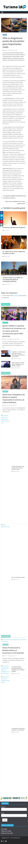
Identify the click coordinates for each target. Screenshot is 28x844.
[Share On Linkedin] (1, 218)
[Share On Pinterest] (1, 221)
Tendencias (5, 322)
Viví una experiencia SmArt (18, 577)
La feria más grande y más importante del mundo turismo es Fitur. (18, 468)
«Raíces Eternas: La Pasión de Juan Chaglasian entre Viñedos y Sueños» (18, 364)
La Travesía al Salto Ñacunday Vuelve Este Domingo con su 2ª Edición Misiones (18, 669)
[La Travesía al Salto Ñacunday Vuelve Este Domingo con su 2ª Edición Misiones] (5, 670)
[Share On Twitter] (1, 215)
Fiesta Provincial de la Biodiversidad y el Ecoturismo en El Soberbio (13, 650)
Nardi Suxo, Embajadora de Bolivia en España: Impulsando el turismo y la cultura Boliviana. (13, 398)
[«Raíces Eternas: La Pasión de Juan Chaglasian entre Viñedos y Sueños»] (5, 365)
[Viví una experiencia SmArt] (5, 578)
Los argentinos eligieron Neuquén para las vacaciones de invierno (14, 197)
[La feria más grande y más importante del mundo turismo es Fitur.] (5, 469)
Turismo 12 (14, 405)
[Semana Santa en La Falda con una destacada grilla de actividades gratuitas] (14, 262)
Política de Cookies (6, 831)
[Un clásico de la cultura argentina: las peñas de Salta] (14, 236)
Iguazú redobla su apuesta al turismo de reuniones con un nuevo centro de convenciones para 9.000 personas (13, 330)
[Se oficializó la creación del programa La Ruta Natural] (5, 730)
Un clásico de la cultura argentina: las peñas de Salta (14, 252)
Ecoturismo (5, 644)
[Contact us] (1, 224)
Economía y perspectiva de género (14, 227)
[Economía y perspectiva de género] (14, 212)
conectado (16, 295)
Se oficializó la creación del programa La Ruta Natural (18, 729)
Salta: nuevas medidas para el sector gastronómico (15, 202)
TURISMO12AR (16, 837)
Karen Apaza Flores (15, 339)
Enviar (4, 820)
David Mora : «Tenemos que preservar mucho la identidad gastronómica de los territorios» (18, 354)
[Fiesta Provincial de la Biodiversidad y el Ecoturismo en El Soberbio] (14, 640)
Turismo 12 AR (14, 50)
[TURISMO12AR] (14, 4)
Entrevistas (5, 391)
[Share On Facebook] (1, 212)
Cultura (4, 34)
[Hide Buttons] (0, 227)
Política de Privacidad (7, 833)
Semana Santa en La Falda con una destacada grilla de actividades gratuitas (13, 279)
